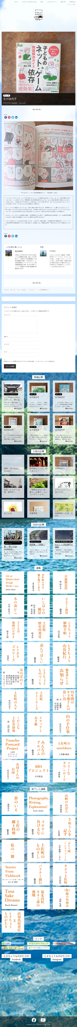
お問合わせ (72, 1)
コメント (7, 314)
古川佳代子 (23, 289)
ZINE (41, 1)
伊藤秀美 (33, 513)
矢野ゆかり (60, 468)
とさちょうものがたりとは (29, 1)
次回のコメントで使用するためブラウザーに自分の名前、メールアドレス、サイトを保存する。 (30, 361)
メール (6, 344)
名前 (6, 336)
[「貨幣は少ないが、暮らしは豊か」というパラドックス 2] (38, 483)
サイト (6, 351)
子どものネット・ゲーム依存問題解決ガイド (39, 289)
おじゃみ (8, 513)
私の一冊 (13, 289)
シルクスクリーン (52, 1)
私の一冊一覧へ (37, 109)
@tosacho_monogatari (70, 1002)
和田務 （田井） (37, 545)
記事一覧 (62, 1)
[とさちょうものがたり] (38, 25)
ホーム (16, 1)
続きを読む (19, 408)
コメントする (22, 103)
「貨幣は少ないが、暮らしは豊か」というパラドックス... (38, 492)
